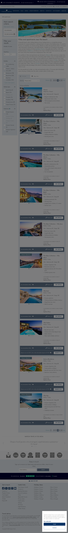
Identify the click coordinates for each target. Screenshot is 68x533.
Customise (54, 527)
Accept (54, 524)
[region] (54, 521)
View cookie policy (47, 521)
